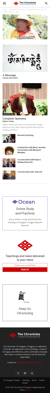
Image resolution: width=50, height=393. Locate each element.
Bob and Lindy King (25, 135)
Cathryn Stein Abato (10, 78)
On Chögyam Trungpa (12, 380)
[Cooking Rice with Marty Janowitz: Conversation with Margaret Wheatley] (9, 150)
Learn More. (25, 357)
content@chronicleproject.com (30, 362)
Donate (25, 383)
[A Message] (25, 58)
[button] (4, 3)
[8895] (25, 39)
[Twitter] (31, 373)
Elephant (28, 390)
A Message (9, 75)
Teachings (25, 380)
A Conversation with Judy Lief (29, 172)
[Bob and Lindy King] (9, 138)
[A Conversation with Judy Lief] (9, 175)
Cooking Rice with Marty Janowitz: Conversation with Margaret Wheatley (31, 150)
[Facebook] (18, 373)
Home (5, 9)
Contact (41, 380)
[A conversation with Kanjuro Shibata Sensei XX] (9, 162)
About (34, 380)
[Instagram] (25, 373)
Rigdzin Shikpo (8, 121)
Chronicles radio (8, 114)
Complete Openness (14, 118)
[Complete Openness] (25, 99)
